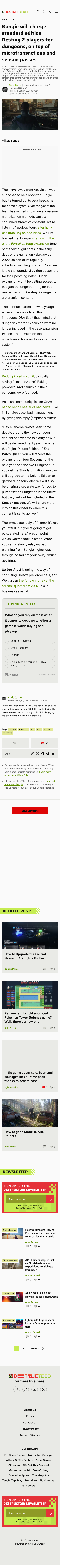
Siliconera (14, 1465)
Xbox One (7, 733)
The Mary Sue (40, 1475)
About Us (30, 1409)
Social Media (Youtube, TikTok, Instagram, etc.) (28, 663)
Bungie (13, 729)
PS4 (39, 729)
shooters (48, 729)
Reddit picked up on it (18, 376)
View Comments (30, 810)
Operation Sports (19, 1475)
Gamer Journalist (19, 1470)
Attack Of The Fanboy (19, 1460)
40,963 (35, 1348)
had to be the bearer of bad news (26, 407)
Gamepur (47, 1455)
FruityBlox (31, 1480)
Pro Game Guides (14, 1455)
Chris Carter (15, 85)
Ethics (30, 1416)
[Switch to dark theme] (50, 11)
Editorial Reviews (20, 640)
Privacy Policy (38, 1208)
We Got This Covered (36, 1465)
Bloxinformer (47, 1480)
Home (5, 19)
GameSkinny (40, 1470)
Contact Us (30, 1422)
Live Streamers (19, 647)
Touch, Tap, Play (12, 1480)
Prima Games (43, 1460)
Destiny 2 (23, 729)
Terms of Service (22, 1208)
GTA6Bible (28, 1485)
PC (13, 19)
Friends (14, 654)
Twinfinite (34, 1455)
